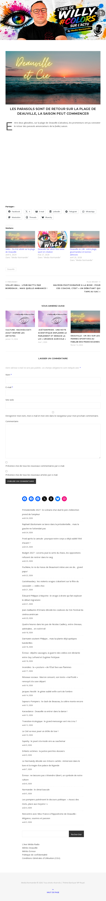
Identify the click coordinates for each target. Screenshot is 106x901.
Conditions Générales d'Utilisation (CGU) (41, 858)
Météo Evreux (29, 851)
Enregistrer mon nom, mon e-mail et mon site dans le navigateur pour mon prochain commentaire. (52, 415)
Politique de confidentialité (34, 854)
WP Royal (80, 882)
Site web (10, 399)
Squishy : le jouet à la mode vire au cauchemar (43, 741)
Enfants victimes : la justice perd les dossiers (43, 751)
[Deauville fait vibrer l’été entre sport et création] (52, 239)
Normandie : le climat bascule (36, 789)
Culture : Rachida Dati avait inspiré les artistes (18, 333)
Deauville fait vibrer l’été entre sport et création (51, 250)
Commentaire (12, 421)
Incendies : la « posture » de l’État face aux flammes (46, 667)
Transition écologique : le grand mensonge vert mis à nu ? (49, 721)
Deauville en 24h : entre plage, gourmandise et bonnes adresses (83, 252)
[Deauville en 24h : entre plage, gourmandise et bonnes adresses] (85, 239)
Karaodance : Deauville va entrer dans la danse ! (44, 711)
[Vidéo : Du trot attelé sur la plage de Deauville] (20, 239)
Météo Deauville (30, 847)
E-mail (9, 387)
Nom (9, 374)
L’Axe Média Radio (30, 844)
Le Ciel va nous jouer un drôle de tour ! (40, 731)
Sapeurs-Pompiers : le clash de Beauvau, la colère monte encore (52, 701)
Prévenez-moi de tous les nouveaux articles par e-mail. (32, 474)
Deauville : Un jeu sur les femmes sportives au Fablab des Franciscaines (85, 339)
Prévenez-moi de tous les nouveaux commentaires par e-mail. (35, 465)
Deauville (10, 269)
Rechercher (76, 834)
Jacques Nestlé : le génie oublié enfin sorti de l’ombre (47, 691)
